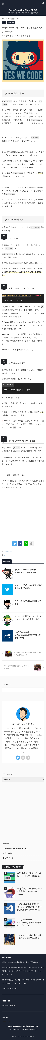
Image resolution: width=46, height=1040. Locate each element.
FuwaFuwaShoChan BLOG (23, 10)
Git (4, 552)
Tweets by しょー (9, 1021)
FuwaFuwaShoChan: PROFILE (15, 849)
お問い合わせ (8, 853)
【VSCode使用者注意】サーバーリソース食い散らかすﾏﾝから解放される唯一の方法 (29, 907)
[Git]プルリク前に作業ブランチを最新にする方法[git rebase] (29, 891)
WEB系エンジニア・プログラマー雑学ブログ (23, 1029)
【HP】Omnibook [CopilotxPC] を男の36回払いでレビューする (29, 922)
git (4, 555)
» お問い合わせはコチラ (9, 988)
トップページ (8, 858)
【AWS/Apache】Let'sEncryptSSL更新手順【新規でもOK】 (28, 635)
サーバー (9, 552)
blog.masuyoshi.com (8, 1005)
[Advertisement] (23, 514)
